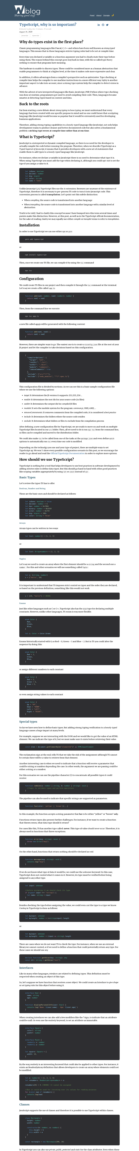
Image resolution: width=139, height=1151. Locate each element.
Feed (92, 15)
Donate (106, 15)
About (98, 15)
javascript (25, 35)
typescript (35, 35)
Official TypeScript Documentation (67, 453)
